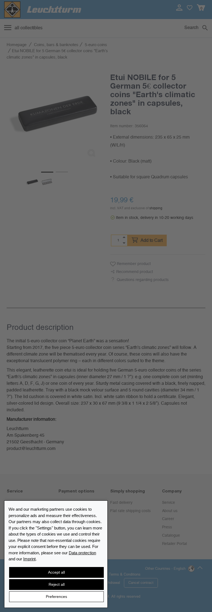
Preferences (56, 596)
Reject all (57, 584)
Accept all (56, 572)
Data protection (82, 552)
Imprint (29, 559)
